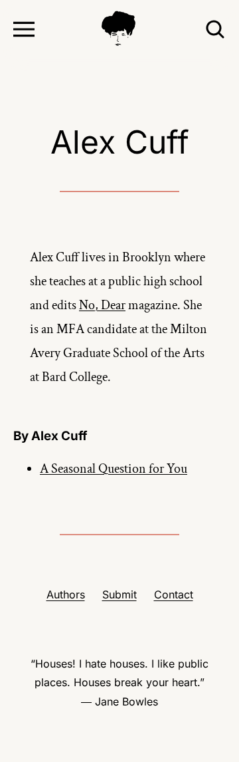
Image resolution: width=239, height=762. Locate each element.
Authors (65, 594)
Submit (119, 594)
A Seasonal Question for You (113, 468)
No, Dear (102, 305)
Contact (173, 594)
